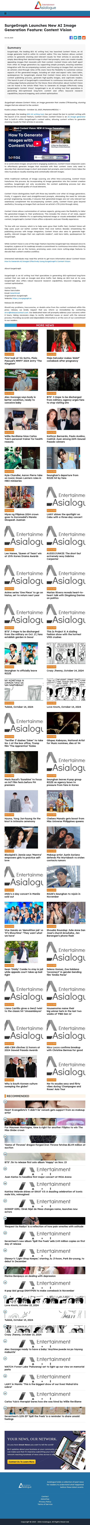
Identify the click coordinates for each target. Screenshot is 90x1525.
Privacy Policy (45, 1502)
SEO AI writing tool (35, 114)
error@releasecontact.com (16, 312)
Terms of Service (45, 1504)
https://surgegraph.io (22, 298)
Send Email (15, 293)
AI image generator (76, 117)
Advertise (45, 1499)
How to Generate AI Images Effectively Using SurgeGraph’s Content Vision (37, 261)
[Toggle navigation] (5, 13)
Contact (45, 1496)
